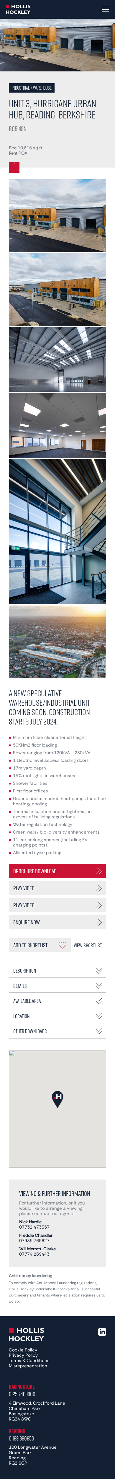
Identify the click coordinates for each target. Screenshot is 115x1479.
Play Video (23, 888)
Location (21, 1016)
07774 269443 (34, 1254)
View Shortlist (88, 945)
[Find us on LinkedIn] (102, 1332)
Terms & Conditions (29, 1360)
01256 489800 (22, 1393)
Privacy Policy (23, 1355)
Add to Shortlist (30, 945)
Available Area (27, 1000)
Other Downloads (30, 1031)
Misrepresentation (28, 1365)
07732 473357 (34, 1227)
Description (24, 970)
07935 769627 (34, 1240)
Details (20, 985)
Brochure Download (35, 871)
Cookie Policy (23, 1350)
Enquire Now (26, 922)
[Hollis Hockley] (18, 9)
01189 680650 (21, 1438)
